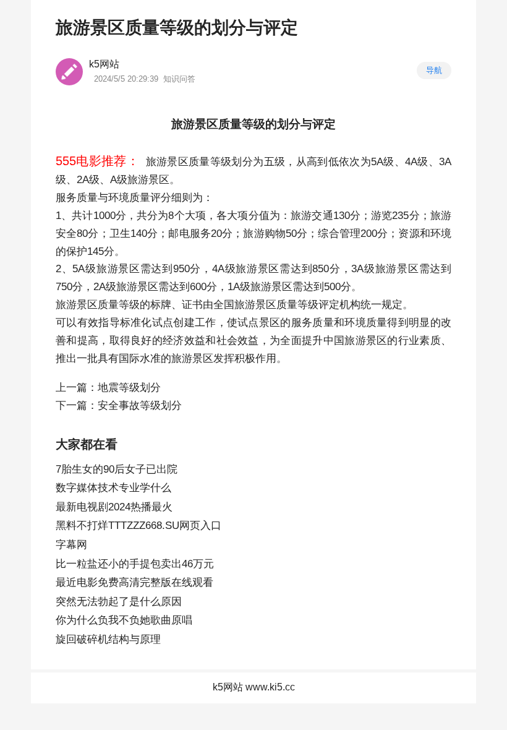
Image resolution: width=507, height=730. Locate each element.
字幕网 (71, 545)
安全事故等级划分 (140, 405)
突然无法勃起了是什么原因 (119, 602)
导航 (434, 70)
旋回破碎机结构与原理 (108, 639)
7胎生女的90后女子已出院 (116, 469)
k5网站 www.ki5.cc (254, 687)
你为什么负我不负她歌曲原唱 (124, 620)
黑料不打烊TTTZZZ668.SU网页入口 (138, 525)
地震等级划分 (129, 387)
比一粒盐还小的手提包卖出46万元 (135, 564)
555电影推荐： (97, 161)
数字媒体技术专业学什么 (113, 488)
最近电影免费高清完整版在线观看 (134, 582)
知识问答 (179, 79)
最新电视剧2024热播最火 (114, 507)
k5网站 (104, 64)
